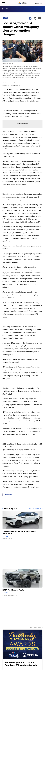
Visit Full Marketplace (35, 508)
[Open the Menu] (3, 3)
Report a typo (8, 494)
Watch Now (39, 3)
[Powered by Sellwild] (39, 627)
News (5, 18)
